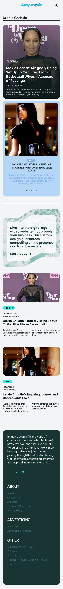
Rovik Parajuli (31, 191)
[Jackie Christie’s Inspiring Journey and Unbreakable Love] (31, 129)
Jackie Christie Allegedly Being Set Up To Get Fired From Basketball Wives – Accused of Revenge (31, 74)
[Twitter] (23, 472)
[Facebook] (9, 472)
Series (31, 160)
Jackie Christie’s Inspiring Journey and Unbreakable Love (31, 167)
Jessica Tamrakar (14, 85)
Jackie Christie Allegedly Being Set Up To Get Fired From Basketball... (30, 322)
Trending (11, 61)
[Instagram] (16, 472)
